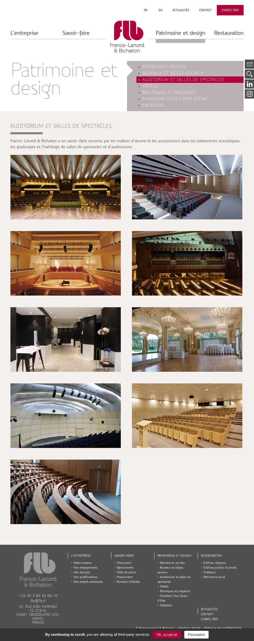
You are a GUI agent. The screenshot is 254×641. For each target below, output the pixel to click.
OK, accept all (167, 635)
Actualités (180, 10)
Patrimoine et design (180, 33)
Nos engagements (85, 568)
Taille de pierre (126, 572)
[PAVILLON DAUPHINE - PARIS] (65, 339)
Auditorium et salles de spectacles (183, 80)
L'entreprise (24, 33)
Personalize (196, 635)
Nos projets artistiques (88, 582)
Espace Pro (230, 10)
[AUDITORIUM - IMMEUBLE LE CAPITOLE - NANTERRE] (65, 415)
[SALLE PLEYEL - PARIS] (65, 263)
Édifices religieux (214, 563)
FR (145, 10)
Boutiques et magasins (168, 93)
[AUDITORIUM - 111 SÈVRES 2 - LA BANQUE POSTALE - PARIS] (187, 415)
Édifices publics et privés (219, 568)
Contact (205, 10)
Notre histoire (82, 563)
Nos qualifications (85, 577)
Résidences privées (164, 67)
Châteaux (209, 572)
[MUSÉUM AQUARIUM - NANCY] (65, 492)
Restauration (229, 33)
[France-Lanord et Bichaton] (127, 36)
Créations (153, 105)
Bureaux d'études (128, 582)
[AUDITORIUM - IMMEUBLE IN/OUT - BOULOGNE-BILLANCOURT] (187, 187)
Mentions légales (189, 628)
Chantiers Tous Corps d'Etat (174, 99)
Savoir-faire (76, 33)
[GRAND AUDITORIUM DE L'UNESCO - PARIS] (65, 187)
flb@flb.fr (38, 601)
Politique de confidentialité (222, 628)
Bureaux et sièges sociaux (173, 73)
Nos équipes (81, 572)
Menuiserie (124, 563)
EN (160, 10)
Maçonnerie (124, 577)
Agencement (125, 568)
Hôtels (150, 86)
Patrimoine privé (214, 577)
